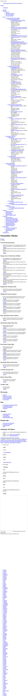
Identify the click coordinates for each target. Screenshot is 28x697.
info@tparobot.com (14, 435)
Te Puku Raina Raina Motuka (10, 442)
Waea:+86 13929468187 (15, 434)
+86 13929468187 (7, 452)
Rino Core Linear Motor (17, 440)
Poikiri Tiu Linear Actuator (6, 440)
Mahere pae (24, 439)
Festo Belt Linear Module (14, 441)
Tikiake (4, 247)
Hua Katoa (18, 442)
